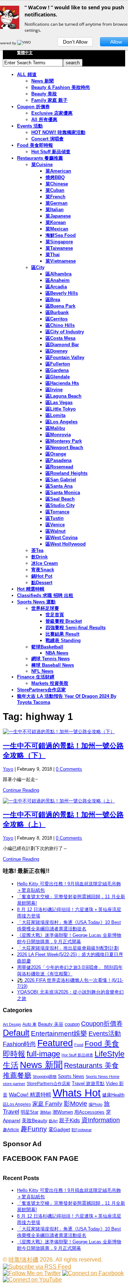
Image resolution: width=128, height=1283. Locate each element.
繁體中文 (25, 52)
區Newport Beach (64, 447)
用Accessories (89, 1112)
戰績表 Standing (63, 640)
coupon (72, 1024)
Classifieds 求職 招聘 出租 (45, 595)
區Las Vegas (59, 402)
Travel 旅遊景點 (88, 1083)
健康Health (113, 1095)
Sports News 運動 (36, 602)
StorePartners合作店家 (41, 689)
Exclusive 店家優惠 (52, 113)
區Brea (53, 299)
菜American (58, 171)
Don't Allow (75, 42)
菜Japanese (58, 216)
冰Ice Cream (44, 563)
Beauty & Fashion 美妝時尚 (60, 87)
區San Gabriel (61, 479)
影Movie (75, 1103)
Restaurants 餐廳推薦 (40, 158)
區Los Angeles (62, 421)
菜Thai (53, 254)
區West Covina (62, 537)
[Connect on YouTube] (32, 1280)
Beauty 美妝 (44, 93)
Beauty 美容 (50, 1024)
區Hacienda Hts (62, 383)
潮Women (63, 1112)
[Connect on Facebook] (93, 1273)
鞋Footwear (81, 1130)
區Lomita (55, 415)
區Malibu (55, 428)
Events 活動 (30, 126)
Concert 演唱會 (47, 138)
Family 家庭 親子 (49, 100)
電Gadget (59, 1129)
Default (16, 1033)
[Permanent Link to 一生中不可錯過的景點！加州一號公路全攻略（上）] (64, 801)
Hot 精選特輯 (30, 589)
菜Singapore (59, 241)
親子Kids (69, 1120)
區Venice (55, 524)
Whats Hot (77, 1093)
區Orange (56, 454)
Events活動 (105, 1033)
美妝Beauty (34, 1120)
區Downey (57, 351)
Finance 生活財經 (35, 677)
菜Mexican (57, 229)
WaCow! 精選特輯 (30, 1094)
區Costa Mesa (60, 338)
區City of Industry (65, 331)
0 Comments (69, 769)
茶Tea (37, 550)
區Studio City (60, 505)
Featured (55, 1043)
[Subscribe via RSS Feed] (37, 1267)
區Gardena (57, 370)
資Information (100, 1120)
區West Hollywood (66, 544)
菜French (55, 196)
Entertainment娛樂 (59, 1033)
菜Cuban (55, 190)
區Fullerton (58, 364)
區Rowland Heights (66, 473)
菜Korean (56, 222)
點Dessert (41, 582)
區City (37, 267)
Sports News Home (102, 1076)
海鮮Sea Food (61, 235)
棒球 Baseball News (52, 665)
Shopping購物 (45, 1076)
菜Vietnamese (61, 261)
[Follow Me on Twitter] (32, 1273)
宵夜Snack (42, 569)
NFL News (42, 671)
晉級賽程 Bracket (64, 621)
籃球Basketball (47, 647)
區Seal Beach (60, 499)
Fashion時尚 (19, 1044)
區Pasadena (58, 460)
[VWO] (24, 42)
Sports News (71, 1076)
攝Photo (95, 1104)
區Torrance (57, 511)
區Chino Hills (60, 325)
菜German (57, 203)
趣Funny (34, 1129)
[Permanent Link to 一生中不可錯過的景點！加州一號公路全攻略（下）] (64, 731)
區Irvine (54, 389)
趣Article (11, 1129)
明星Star (29, 1112)
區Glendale (58, 376)
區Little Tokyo (61, 409)
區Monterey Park (64, 441)
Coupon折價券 (102, 1023)
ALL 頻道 (27, 74)
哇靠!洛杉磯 (23, 1260)
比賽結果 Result (62, 634)
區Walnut (55, 531)
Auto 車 (29, 1024)
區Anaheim (58, 280)
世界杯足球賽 (45, 608)
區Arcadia (56, 286)
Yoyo (8, 769)
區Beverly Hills (62, 293)
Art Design (12, 1024)
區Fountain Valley (65, 357)
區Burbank (57, 312)
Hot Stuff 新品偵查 (50, 151)
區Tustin (55, 518)
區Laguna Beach (63, 396)
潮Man (45, 1112)
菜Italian (55, 209)
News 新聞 (42, 81)
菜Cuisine (42, 164)
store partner (14, 1083)
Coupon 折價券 (33, 106)
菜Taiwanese (59, 248)
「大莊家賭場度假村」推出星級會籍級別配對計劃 (68, 948)
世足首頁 (55, 614)
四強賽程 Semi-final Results (76, 627)
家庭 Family (47, 1103)
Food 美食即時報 (35, 145)
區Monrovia (58, 434)
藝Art (53, 1121)
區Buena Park (60, 306)
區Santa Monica (63, 492)
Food (78, 1045)
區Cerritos (57, 319)
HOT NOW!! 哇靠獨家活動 (58, 132)
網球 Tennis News (50, 658)
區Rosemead (59, 466)
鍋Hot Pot (41, 576)
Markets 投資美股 (49, 683)
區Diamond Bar (62, 344)
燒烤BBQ (55, 177)
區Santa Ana (59, 486)
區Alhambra (58, 274)
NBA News (57, 653)
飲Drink (39, 557)
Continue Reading (21, 790)
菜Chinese (57, 184)
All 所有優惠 (44, 119)
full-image (43, 1054)
